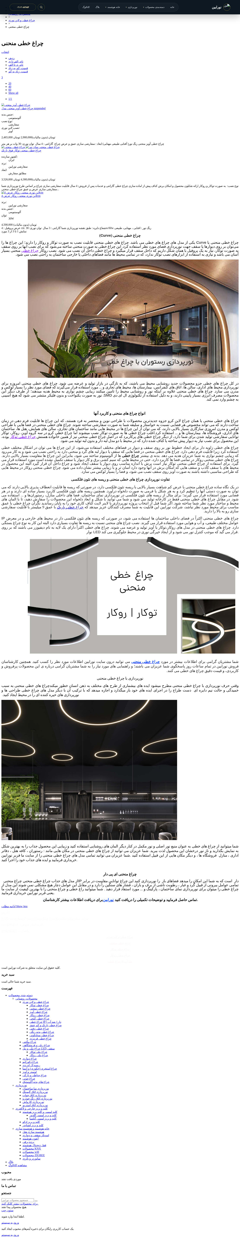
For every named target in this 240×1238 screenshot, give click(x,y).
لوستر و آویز (29, 1071)
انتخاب (5, 52)
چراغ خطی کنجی (39, 1018)
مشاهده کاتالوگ (17, 1165)
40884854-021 (9, 924)
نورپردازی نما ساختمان (35, 1088)
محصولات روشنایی (26, 998)
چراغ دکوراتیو (30, 1061)
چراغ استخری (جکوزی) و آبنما (39, 1068)
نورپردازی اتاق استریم (35, 1105)
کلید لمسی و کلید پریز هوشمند (39, 1111)
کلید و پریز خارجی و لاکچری (31, 1108)
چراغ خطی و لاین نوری (119, 937)
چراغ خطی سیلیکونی (42, 1035)
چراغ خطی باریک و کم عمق (46, 1025)
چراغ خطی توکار (23, 437)
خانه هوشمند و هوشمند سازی (32, 1128)
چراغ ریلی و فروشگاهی (36, 1045)
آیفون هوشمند (30, 1138)
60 (9, 89)
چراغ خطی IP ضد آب (120, 961)
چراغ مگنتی (29, 1041)
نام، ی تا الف (15, 64)
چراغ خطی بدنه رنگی (42, 1031)
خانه (172, 7)
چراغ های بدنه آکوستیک (35, 1081)
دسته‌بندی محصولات (153, 7)
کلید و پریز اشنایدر (32, 1125)
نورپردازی (131, 7)
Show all (13, 92)
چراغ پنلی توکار (38, 1051)
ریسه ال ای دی (31, 1065)
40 (9, 86)
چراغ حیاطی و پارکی (34, 1075)
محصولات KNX (31, 1148)
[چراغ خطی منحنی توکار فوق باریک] (30, 147)
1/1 (10, 98)
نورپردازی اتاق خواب (34, 1095)
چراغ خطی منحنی (120, 943)
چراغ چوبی (28, 1078)
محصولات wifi (30, 1151)
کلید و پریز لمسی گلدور (43, 1115)
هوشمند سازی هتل (33, 1131)
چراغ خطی (30, 250)
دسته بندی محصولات (20, 995)
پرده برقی (28, 1141)
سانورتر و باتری (31, 1158)
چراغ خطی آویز (38, 1011)
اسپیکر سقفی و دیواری (35, 1135)
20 (9, 83)
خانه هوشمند (112, 7)
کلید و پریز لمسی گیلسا (43, 1118)
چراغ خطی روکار (120, 955)
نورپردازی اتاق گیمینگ (35, 1091)
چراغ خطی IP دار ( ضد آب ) (45, 1021)
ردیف (11, 58)
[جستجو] (41, 7)
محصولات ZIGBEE (33, 1155)
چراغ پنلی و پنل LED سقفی (38, 1048)
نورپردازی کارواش (33, 1101)
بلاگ (97, 7)
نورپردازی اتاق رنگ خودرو (37, 1098)
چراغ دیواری (29, 1058)
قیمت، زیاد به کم (18, 71)
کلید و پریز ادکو (31, 1121)
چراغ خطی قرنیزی (40, 1038)
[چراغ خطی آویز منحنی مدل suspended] (15, 105)
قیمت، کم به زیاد (18, 68)
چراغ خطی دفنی (39, 1028)
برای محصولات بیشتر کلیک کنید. (19, 1203)
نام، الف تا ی (15, 61)
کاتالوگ (86, 7)
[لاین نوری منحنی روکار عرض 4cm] (22, 192)
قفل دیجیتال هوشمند (34, 1145)
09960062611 (9, 930)
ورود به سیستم (10, 1222)
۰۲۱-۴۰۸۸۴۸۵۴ (23, 7)
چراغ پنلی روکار (39, 1055)
